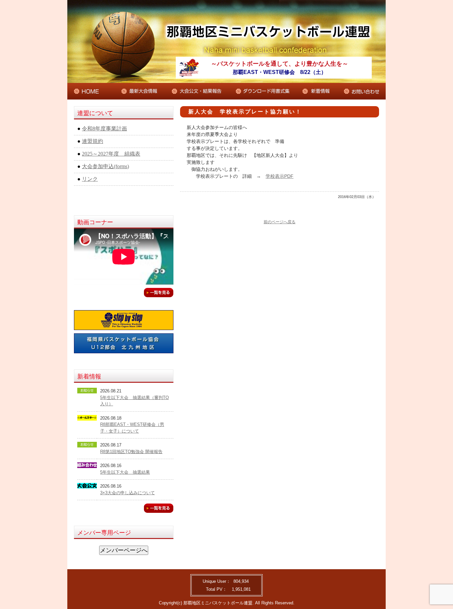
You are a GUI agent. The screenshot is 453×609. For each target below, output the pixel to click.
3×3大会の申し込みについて (127, 492)
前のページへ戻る (279, 222)
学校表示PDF (279, 176)
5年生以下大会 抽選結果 (125, 472)
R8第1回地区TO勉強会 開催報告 (131, 451)
